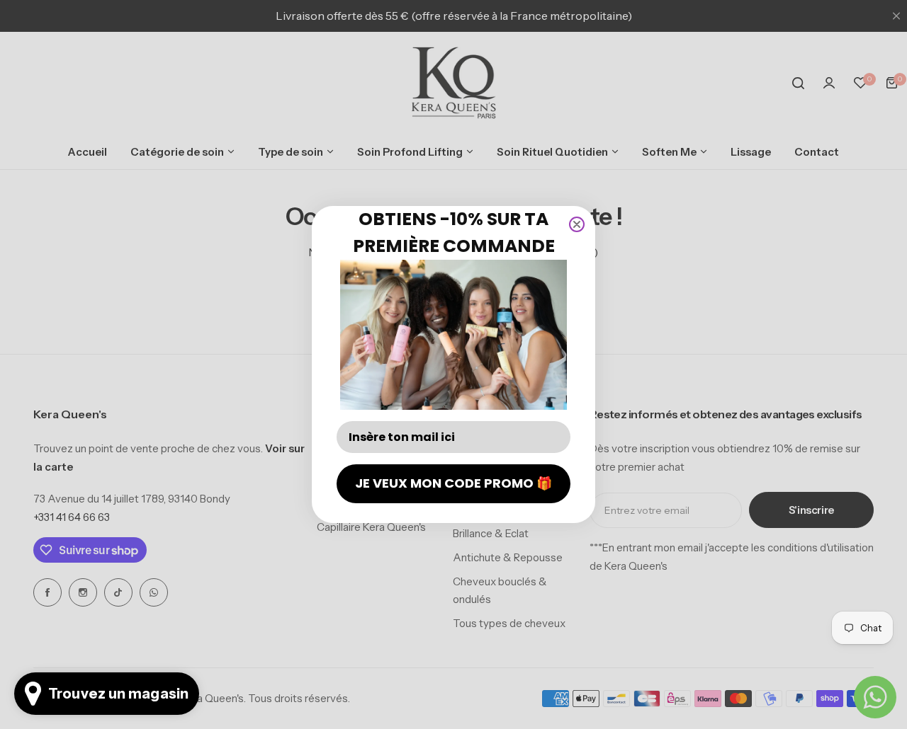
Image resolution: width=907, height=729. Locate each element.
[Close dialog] (577, 224)
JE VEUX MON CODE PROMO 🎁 (453, 483)
